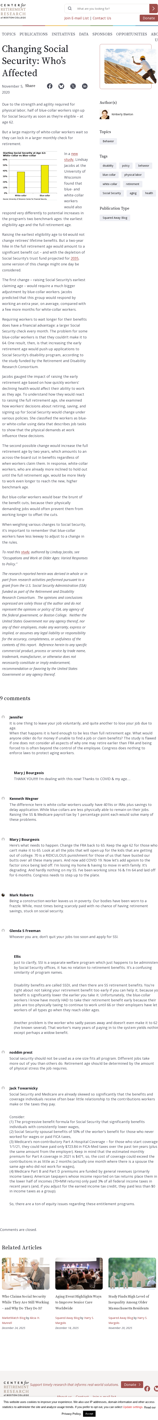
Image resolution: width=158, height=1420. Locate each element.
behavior (143, 165)
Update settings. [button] (133, 1407)
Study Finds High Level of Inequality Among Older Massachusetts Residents (128, 1302)
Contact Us (102, 18)
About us (64, 1396)
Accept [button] (89, 1413)
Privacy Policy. (71, 1413)
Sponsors (102, 34)
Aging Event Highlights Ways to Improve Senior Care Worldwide (78, 1302)
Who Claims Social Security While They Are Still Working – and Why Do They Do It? (25, 1302)
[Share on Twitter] (73, 89)
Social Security (112, 193)
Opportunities (131, 34)
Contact (82, 1396)
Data (84, 34)
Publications (33, 34)
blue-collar (109, 174)
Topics (9, 34)
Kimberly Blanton (122, 114)
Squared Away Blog (115, 217)
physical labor (133, 174)
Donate (149, 18)
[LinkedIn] (85, 89)
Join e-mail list (104, 1396)
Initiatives (63, 34)
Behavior (108, 141)
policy (125, 165)
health (149, 193)
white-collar (110, 184)
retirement (132, 184)
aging (133, 193)
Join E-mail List (76, 18)
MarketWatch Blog (13, 1318)
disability (108, 165)
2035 (74, 258)
